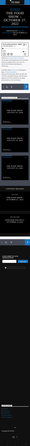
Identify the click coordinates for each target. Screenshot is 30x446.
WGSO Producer (6, 121)
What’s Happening (7, 417)
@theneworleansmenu (11, 72)
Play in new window (11, 58)
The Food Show (15, 10)
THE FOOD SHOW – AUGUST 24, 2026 (15, 139)
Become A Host (6, 411)
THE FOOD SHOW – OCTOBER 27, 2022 (15, 199)
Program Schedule (7, 415)
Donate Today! (6, 413)
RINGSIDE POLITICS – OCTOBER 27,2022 (15, 221)
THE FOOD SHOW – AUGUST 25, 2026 (15, 111)
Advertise (5, 408)
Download (21, 58)
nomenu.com (14, 70)
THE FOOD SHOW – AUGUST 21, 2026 (15, 167)
